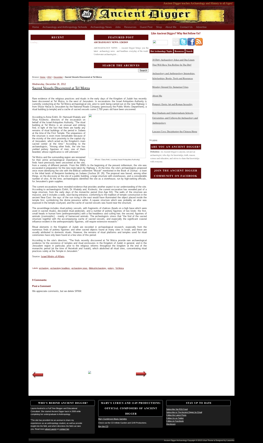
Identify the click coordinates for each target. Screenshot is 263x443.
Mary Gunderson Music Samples (112, 419)
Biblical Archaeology (98, 268)
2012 (49, 77)
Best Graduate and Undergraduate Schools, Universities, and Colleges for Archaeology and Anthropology (175, 117)
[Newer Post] (37, 377)
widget (154, 140)
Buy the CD (103, 426)
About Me (170, 27)
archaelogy (44, 268)
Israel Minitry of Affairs (52, 256)
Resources (130, 27)
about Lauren (51, 429)
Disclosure (171, 424)
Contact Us (186, 27)
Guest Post (146, 27)
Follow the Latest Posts (176, 415)
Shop (159, 27)
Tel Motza (119, 268)
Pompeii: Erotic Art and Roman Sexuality (172, 104)
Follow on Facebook (175, 421)
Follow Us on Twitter (175, 418)
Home (35, 27)
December (58, 77)
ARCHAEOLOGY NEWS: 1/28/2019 (111, 42)
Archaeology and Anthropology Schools (65, 27)
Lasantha (230, 440)
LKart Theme (208, 440)
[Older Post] (141, 376)
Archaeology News (101, 27)
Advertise (201, 27)
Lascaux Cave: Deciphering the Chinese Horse (174, 131)
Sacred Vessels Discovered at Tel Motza (61, 87)
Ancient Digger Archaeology (175, 440)
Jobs (118, 27)
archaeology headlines (60, 268)
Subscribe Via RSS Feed (177, 409)
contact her (64, 429)
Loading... (34, 42)
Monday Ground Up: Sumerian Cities (170, 86)
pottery (111, 268)
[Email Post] (32, 263)
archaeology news (79, 268)
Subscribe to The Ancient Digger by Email (184, 412)
